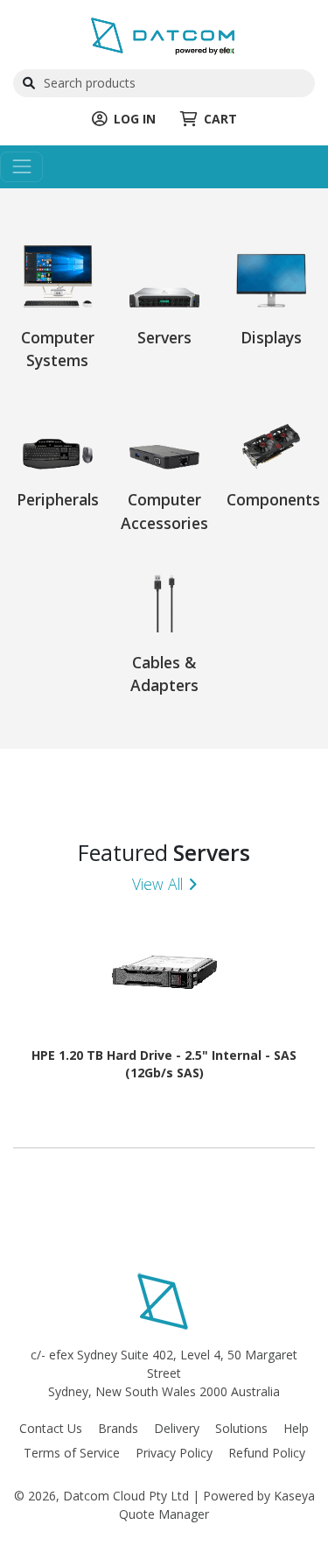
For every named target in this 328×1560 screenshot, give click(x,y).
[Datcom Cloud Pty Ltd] (164, 35)
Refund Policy (266, 1452)
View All (157, 883)
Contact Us (50, 1428)
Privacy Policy (174, 1452)
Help (296, 1428)
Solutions (241, 1428)
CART (220, 118)
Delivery (176, 1428)
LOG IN (135, 118)
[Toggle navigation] (21, 167)
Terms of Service (72, 1452)
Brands (118, 1428)
